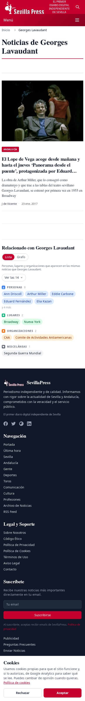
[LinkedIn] (29, 423)
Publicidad (11, 638)
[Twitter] (13, 423)
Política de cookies (16, 683)
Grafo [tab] (21, 257)
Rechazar (22, 693)
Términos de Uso (15, 557)
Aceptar (62, 693)
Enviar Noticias (14, 650)
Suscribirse (42, 615)
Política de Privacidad (19, 545)
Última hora (12, 451)
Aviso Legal (11, 563)
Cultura (8, 493)
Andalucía (10, 463)
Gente (7, 469)
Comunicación (13, 487)
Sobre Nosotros (14, 532)
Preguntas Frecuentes (19, 644)
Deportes (10, 475)
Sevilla (8, 457)
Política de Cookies (17, 551)
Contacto (9, 569)
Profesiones (11, 499)
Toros (7, 481)
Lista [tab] (8, 257)
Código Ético (12, 539)
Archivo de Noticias (17, 505)
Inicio (6, 30)
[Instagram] (21, 423)
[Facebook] (5, 423)
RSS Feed (10, 512)
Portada (9, 444)
